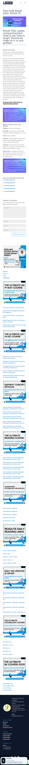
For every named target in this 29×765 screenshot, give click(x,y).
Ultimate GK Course (8, 683)
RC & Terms (6, 725)
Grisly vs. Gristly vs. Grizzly (9, 563)
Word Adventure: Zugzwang (10, 508)
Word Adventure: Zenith (9, 517)
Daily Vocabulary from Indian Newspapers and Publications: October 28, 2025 (13, 468)
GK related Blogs (7, 688)
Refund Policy (6, 737)
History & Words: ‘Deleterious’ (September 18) (13, 598)
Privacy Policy (6, 735)
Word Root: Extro (7, 642)
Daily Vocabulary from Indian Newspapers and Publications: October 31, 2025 (13, 458)
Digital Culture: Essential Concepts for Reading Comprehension (12, 357)
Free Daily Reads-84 (9, 191)
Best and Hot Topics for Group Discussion (13, 307)
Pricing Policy (6, 739)
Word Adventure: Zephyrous (10, 511)
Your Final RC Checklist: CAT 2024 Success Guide (13, 316)
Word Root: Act (7, 651)
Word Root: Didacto (8, 654)
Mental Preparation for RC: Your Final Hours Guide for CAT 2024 (14, 321)
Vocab (4, 724)
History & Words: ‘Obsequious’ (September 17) (13, 593)
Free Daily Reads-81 (9, 182)
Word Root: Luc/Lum (8, 645)
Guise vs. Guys (6, 553)
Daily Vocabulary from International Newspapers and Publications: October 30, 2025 (13, 412)
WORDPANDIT (6, 278)
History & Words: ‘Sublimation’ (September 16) (13, 608)
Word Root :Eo (6, 648)
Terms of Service (7, 733)
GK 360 (4, 275)
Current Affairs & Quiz (8, 685)
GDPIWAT (5, 271)
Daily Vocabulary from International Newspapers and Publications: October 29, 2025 (13, 427)
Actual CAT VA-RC (7, 727)
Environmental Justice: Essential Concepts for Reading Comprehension (13, 376)
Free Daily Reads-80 (9, 180)
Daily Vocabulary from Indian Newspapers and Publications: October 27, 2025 (13, 472)
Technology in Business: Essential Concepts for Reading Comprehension (14, 366)
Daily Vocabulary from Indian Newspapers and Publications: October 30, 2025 (13, 463)
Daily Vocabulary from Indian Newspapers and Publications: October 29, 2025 (13, 477)
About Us (5, 722)
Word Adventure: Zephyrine (10, 514)
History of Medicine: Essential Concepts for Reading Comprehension (14, 371)
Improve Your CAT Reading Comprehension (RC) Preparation (14, 311)
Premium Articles (7, 690)
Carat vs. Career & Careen (9, 550)
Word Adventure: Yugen (9, 520)
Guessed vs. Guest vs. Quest (10, 556)
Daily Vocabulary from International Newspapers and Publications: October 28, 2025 (13, 417)
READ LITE (5, 273)
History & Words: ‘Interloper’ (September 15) (14, 612)
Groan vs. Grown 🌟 (8, 560)
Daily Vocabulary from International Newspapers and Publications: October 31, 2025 (13, 408)
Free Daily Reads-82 (9, 185)
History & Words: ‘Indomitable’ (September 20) (14, 603)
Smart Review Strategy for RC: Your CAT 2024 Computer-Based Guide (14, 325)
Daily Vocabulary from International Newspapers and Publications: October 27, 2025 (13, 422)
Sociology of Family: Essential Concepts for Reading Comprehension (14, 362)
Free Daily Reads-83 (9, 188)
